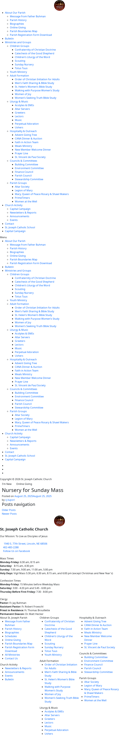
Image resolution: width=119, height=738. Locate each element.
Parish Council (23, 175)
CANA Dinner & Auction (28, 138)
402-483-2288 (11, 547)
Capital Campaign (20, 209)
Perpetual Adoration (27, 123)
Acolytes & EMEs (24, 105)
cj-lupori (10, 500)
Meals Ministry (23, 146)
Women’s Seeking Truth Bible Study (35, 98)
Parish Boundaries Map (23, 31)
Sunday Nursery (24, 64)
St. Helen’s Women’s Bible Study (33, 86)
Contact (9, 223)
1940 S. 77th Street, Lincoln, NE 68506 (25, 543)
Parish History (18, 20)
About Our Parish (15, 12)
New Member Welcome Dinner (33, 149)
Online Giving (18, 27)
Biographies (17, 23)
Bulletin (9, 38)
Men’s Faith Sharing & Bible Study (34, 83)
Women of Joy (23, 94)
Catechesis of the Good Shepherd (34, 53)
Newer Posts (9, 513)
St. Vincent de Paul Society (30, 157)
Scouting (20, 60)
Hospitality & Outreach (23, 131)
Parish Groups (18, 183)
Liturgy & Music (19, 101)
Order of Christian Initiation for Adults (37, 79)
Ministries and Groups (18, 42)
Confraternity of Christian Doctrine (35, 49)
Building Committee (26, 164)
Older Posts (9, 510)
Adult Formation (19, 75)
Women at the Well (26, 201)
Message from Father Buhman (28, 16)
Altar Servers (22, 109)
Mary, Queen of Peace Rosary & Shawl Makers (42, 194)
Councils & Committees (23, 160)
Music (18, 120)
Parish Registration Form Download (31, 35)
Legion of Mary (24, 190)
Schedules (11, 636)
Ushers (19, 127)
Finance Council (24, 172)
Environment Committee (29, 168)
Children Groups (19, 46)
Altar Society (22, 186)
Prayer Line (21, 153)
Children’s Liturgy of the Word (32, 57)
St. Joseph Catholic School (20, 227)
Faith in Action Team (26, 142)
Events (14, 220)
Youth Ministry (18, 72)
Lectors (19, 116)
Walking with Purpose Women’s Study (37, 90)
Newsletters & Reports (23, 212)
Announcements (19, 216)
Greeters (20, 112)
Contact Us (11, 658)
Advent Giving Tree (26, 135)
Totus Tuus (21, 68)
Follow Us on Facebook (16, 551)
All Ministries (12, 654)
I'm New (7, 484)
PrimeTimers (22, 197)
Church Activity (13, 205)
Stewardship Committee (29, 179)
